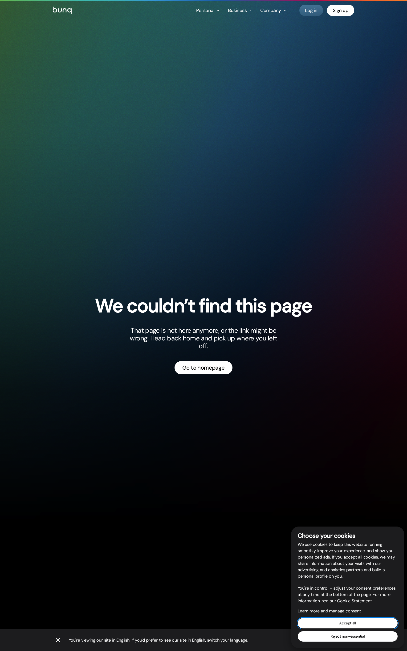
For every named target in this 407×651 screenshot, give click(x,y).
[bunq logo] (62, 10)
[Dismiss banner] (58, 640)
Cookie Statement (354, 601)
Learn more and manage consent (329, 611)
